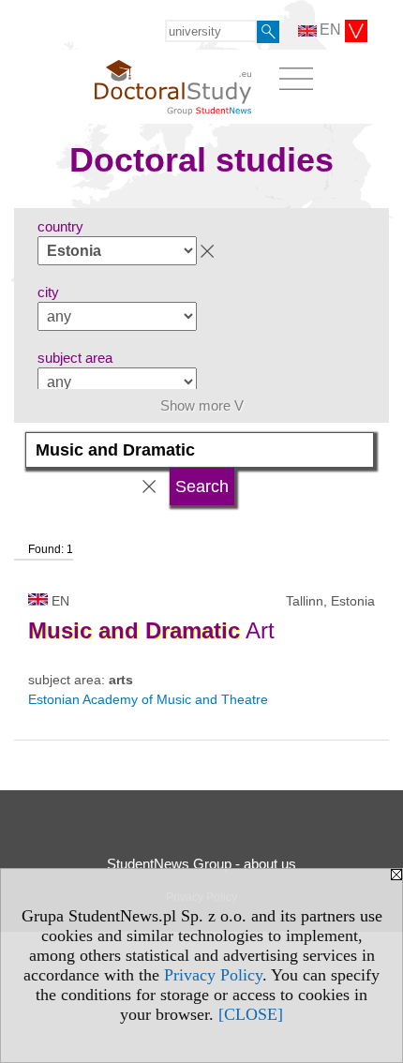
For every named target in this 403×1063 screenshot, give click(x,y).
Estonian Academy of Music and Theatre (148, 699)
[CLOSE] (250, 1014)
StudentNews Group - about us (201, 864)
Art (151, 630)
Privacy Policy (213, 975)
